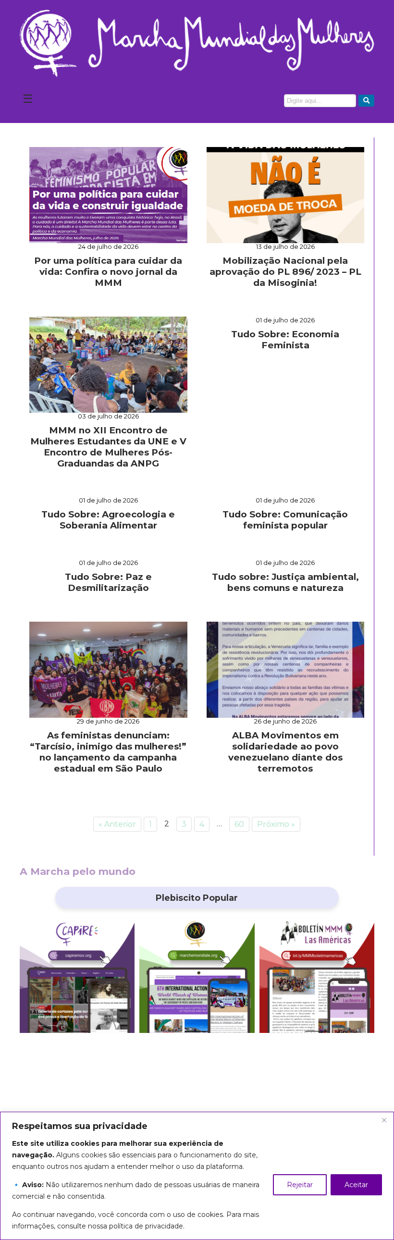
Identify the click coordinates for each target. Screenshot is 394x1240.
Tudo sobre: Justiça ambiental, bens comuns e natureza (285, 582)
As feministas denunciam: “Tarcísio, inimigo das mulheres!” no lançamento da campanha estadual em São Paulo (108, 752)
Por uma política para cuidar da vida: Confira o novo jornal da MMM (108, 271)
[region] (197, 1176)
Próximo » (276, 824)
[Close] (384, 1120)
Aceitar (356, 1184)
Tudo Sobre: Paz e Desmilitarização (108, 582)
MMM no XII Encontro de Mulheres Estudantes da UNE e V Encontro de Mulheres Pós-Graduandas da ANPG (108, 447)
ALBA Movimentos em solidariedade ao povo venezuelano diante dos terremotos (285, 752)
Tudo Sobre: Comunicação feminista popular (285, 520)
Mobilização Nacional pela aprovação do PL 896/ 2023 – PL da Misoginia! (285, 271)
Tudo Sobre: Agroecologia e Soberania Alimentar (108, 520)
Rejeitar (300, 1184)
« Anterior (117, 824)
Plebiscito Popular (197, 898)
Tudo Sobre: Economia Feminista (285, 340)
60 (239, 824)
